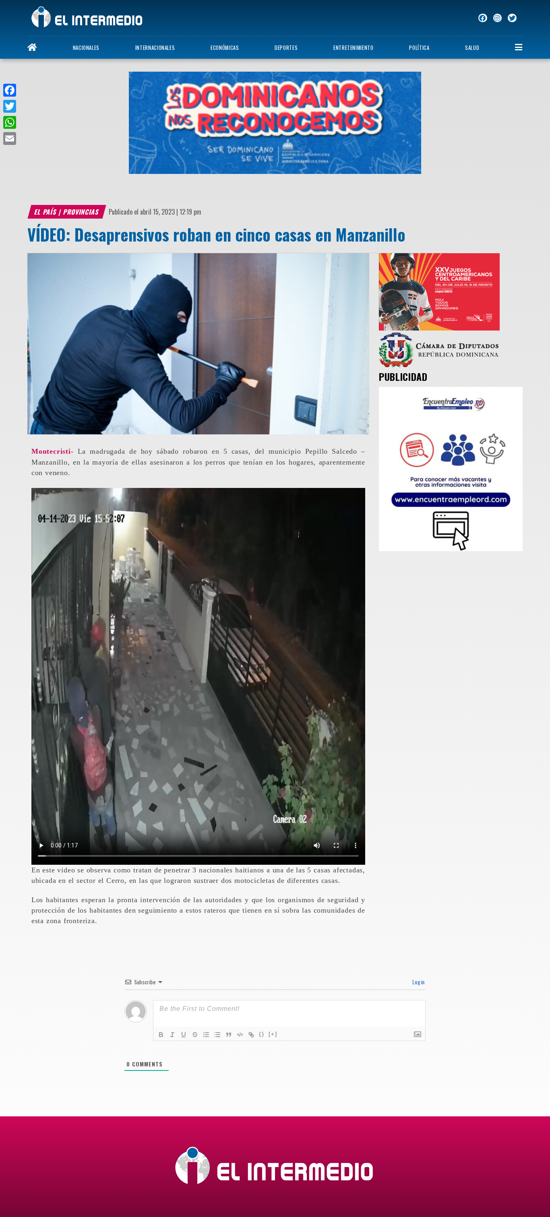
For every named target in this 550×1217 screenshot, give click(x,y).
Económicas (225, 48)
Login (418, 981)
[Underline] (183, 1034)
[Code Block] (240, 1034)
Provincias (81, 212)
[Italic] (172, 1034)
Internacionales (155, 48)
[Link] (251, 1034)
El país (45, 212)
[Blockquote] (228, 1034)
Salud (472, 48)
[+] (273, 1034)
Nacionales (86, 48)
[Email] (10, 138)
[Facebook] (10, 90)
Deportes (286, 48)
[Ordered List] (206, 1034)
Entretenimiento (353, 48)
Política (419, 48)
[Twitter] (10, 106)
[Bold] (161, 1034)
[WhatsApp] (10, 122)
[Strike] (195, 1034)
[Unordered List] (217, 1034)
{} (262, 1034)
